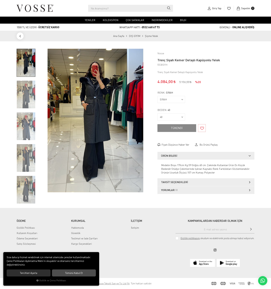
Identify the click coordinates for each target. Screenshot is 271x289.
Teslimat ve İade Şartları (84, 238)
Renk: (165, 92)
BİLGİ (183, 20)
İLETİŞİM (136, 220)
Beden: (163, 110)
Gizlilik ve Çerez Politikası (52, 280)
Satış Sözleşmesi (26, 243)
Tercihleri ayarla (28, 272)
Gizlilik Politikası (26, 227)
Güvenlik (75, 233)
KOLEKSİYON (110, 20)
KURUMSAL (78, 220)
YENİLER (90, 20)
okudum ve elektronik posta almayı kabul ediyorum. (217, 238)
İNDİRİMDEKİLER (162, 20)
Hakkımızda (77, 227)
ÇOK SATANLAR (135, 20)
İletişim (135, 227)
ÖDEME (21, 220)
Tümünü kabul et (74, 272)
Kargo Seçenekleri (81, 243)
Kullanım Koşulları (27, 233)
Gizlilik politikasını (190, 238)
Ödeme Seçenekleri (27, 238)
